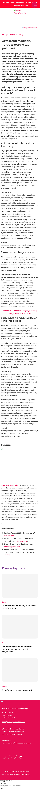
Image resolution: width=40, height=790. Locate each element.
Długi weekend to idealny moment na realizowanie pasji (19, 606)
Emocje (5, 35)
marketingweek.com (12, 547)
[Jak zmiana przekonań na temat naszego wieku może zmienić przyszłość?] (20, 627)
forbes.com (22, 541)
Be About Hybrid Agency (22, 775)
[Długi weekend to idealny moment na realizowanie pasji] (20, 586)
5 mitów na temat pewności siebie (18, 690)
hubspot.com (9, 535)
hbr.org (7, 555)
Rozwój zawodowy (16, 35)
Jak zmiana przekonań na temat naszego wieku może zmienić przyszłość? (17, 649)
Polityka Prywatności (10, 749)
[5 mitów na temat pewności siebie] (20, 670)
